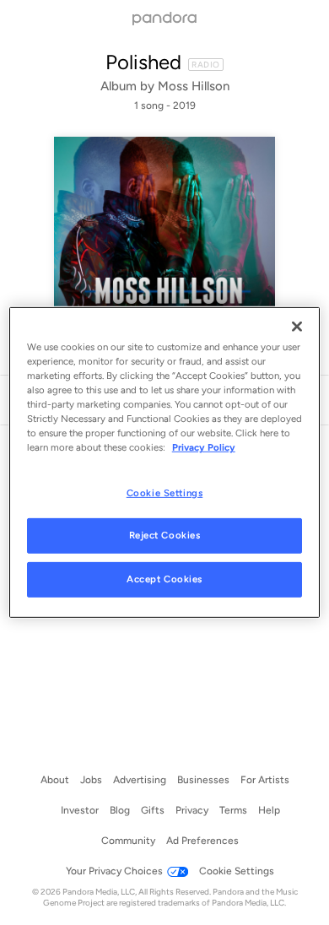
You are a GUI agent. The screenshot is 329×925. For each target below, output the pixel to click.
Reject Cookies (165, 535)
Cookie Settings (165, 492)
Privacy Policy (203, 447)
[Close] (297, 326)
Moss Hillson (193, 86)
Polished (143, 62)
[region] (164, 462)
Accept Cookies (164, 579)
